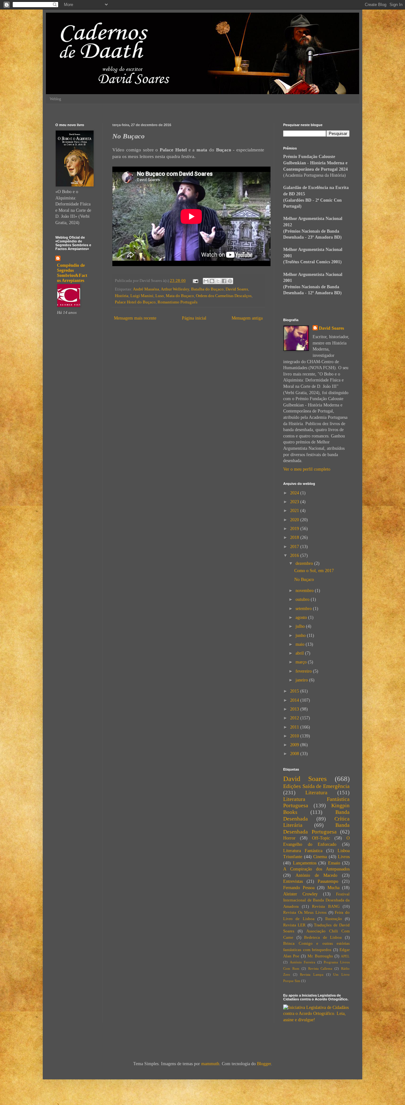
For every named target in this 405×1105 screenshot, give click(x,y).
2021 (295, 510)
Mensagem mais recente (135, 318)
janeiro (302, 680)
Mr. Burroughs (320, 956)
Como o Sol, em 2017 (314, 570)
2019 (295, 528)
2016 (295, 555)
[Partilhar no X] (218, 281)
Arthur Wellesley (175, 289)
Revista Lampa (311, 974)
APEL (345, 956)
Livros (344, 856)
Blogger (264, 1063)
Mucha (333, 887)
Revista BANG (326, 906)
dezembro (305, 563)
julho (301, 626)
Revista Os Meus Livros (305, 912)
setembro (304, 608)
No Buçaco (304, 579)
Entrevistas (293, 881)
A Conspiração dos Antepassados (316, 869)
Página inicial (194, 318)
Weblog (55, 99)
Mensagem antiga (247, 318)
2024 (295, 493)
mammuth (210, 1063)
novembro (305, 590)
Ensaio (334, 863)
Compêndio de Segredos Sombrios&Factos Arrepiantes (72, 273)
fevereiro (304, 671)
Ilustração (333, 919)
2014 (295, 700)
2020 (295, 519)
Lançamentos (304, 863)
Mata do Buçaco (180, 296)
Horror (289, 838)
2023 (295, 501)
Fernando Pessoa (299, 887)
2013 (295, 709)
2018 (295, 537)
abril (300, 653)
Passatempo (328, 881)
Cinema (320, 856)
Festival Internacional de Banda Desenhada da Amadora (316, 900)
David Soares (237, 289)
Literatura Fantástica (302, 850)
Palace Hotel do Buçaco (135, 302)
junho (301, 635)
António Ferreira (302, 962)
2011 (295, 727)
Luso (159, 296)
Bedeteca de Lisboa (323, 937)
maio (301, 644)
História (121, 296)
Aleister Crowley (300, 894)
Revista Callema (320, 968)
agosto (302, 617)
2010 (295, 736)
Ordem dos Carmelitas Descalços (224, 296)
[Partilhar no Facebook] (224, 281)
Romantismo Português (177, 302)
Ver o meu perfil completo (306, 469)
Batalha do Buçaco (207, 289)
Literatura (316, 793)
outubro (303, 599)
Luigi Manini (141, 296)
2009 (295, 744)
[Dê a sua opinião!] (212, 281)
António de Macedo (317, 875)
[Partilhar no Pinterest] (230, 281)
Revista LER (294, 925)
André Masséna (146, 289)
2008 (295, 753)
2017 (295, 546)
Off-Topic (321, 838)
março (302, 662)
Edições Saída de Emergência (316, 786)
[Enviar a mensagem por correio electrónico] (195, 280)
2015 (295, 691)
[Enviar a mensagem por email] (206, 281)
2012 (295, 718)
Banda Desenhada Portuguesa (316, 828)
